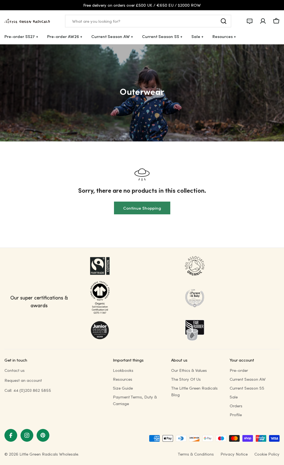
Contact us (14, 370)
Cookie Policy (267, 454)
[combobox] (148, 21)
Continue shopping (142, 208)
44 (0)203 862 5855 (32, 390)
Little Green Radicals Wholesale (48, 454)
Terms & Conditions (196, 454)
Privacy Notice (234, 454)
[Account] (263, 21)
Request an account (23, 380)
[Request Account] (249, 21)
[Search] (223, 21)
